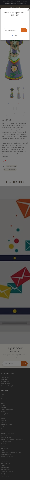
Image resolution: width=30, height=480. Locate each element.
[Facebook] (12, 35)
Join (24, 30)
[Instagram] (16, 35)
